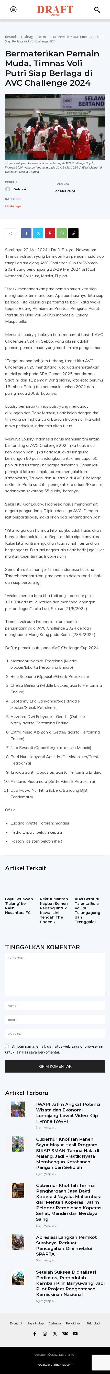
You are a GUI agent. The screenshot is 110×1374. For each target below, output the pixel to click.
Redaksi (19, 189)
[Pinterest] (50, 233)
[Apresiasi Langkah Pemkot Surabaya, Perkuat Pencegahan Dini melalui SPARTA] (18, 1242)
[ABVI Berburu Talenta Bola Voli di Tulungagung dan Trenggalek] (90, 886)
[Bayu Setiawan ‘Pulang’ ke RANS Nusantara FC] (20, 886)
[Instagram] (45, 1334)
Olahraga (28, 37)
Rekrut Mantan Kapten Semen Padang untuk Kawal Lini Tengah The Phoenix (54, 910)
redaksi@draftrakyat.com (55, 1364)
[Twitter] (38, 233)
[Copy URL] (73, 233)
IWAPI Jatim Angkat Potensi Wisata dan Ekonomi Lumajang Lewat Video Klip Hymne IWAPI (68, 1113)
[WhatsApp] (62, 233)
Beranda (11, 37)
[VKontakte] (65, 1334)
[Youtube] (75, 1334)
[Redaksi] (8, 189)
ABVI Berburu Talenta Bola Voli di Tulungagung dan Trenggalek (87, 910)
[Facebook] (26, 233)
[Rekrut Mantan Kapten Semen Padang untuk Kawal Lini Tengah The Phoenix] (55, 886)
